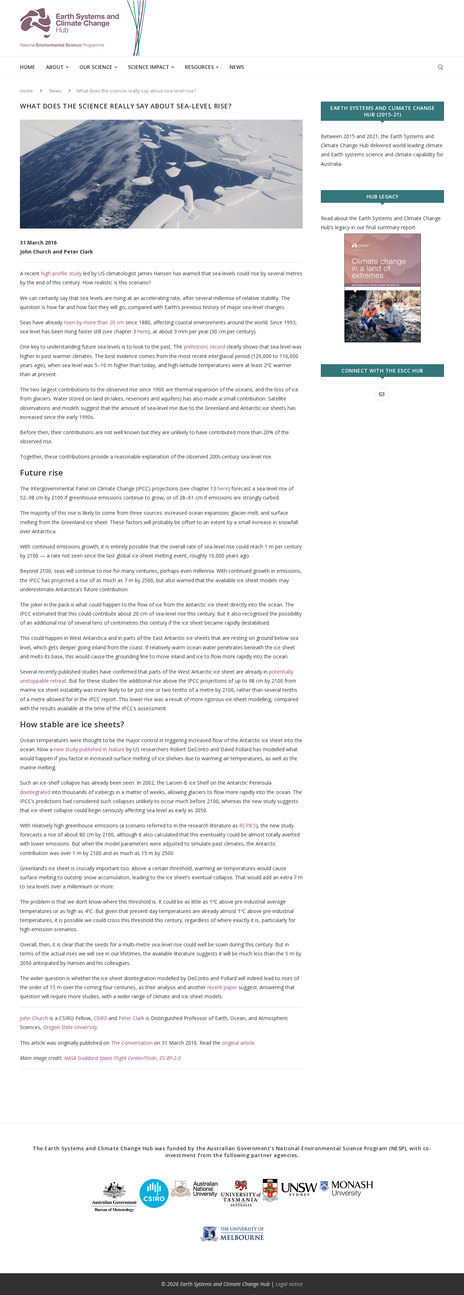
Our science (95, 66)
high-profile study (61, 273)
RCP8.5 (247, 825)
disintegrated (35, 792)
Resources (199, 66)
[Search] (440, 67)
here (142, 331)
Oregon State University (70, 1027)
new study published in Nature (89, 749)
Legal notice (289, 1283)
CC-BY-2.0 (170, 1057)
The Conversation (132, 1042)
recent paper (222, 987)
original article (238, 1042)
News (236, 66)
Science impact (148, 66)
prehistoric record (204, 346)
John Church (34, 1018)
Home (27, 66)
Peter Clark (131, 1018)
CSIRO (100, 1018)
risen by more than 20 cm (94, 322)
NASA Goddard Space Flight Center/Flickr (110, 1057)
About (55, 66)
